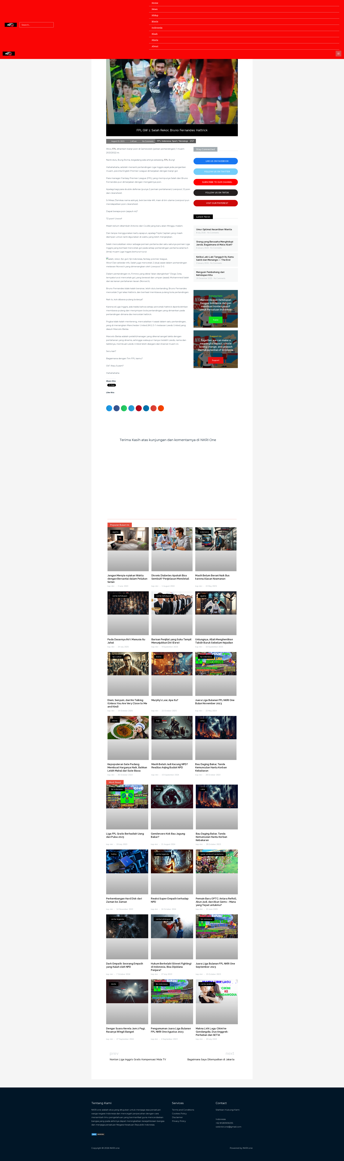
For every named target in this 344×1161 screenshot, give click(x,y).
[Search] (51, 24)
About (155, 46)
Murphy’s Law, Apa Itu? (164, 700)
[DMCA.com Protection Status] (98, 1134)
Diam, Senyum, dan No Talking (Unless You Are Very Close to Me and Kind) (127, 703)
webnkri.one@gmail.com (228, 1126)
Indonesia (157, 28)
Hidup (155, 15)
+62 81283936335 (224, 1123)
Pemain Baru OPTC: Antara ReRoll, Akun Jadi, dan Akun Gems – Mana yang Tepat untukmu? (216, 901)
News (154, 9)
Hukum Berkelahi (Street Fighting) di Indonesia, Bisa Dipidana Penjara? (171, 966)
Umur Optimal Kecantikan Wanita (214, 229)
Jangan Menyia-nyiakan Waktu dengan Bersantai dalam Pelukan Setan (127, 578)
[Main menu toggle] (338, 54)
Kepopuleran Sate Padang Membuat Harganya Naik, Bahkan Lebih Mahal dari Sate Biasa (127, 767)
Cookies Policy (179, 1113)
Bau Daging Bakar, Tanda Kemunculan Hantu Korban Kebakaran (211, 767)
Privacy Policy (179, 1121)
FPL (114, 149)
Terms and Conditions (183, 1109)
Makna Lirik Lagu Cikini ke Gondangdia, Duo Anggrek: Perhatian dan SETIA (212, 1031)
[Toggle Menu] (334, 9)
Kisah (155, 34)
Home (155, 3)
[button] (109, 408)
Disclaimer (177, 1117)
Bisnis (155, 21)
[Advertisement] (172, 79)
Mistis (155, 40)
